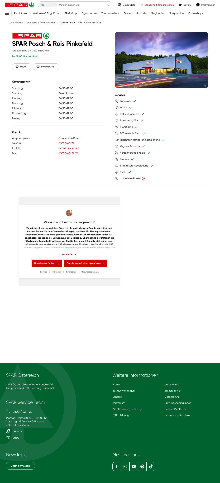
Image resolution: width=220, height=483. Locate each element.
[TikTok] (151, 466)
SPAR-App (71, 13)
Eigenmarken (89, 13)
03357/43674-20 (68, 153)
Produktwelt (21, 13)
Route (23, 66)
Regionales (158, 13)
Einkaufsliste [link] (129, 5)
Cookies (43, 272)
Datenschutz (71, 272)
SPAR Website (16, 22)
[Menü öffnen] (8, 13)
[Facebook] (116, 466)
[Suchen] (108, 4)
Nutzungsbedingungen (177, 402)
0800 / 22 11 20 (22, 411)
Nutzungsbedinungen (90, 272)
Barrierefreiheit (172, 390)
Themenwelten (110, 13)
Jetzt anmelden (20, 465)
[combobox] (48, 4)
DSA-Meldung (120, 415)
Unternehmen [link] (208, 5)
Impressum (56, 272)
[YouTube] (133, 466)
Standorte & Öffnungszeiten (41, 22)
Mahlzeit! (141, 13)
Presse (116, 384)
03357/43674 (66, 143)
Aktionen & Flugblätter (46, 13)
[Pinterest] (142, 466)
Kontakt (117, 396)
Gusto (127, 13)
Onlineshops (195, 13)
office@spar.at (21, 425)
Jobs (15, 437)
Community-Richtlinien (177, 415)
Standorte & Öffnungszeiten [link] (159, 5)
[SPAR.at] (20, 5)
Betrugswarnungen (123, 390)
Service (17, 431)
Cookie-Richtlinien (175, 409)
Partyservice (176, 13)
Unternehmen (172, 384)
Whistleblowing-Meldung (127, 409)
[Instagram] (125, 466)
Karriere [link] (187, 5)
